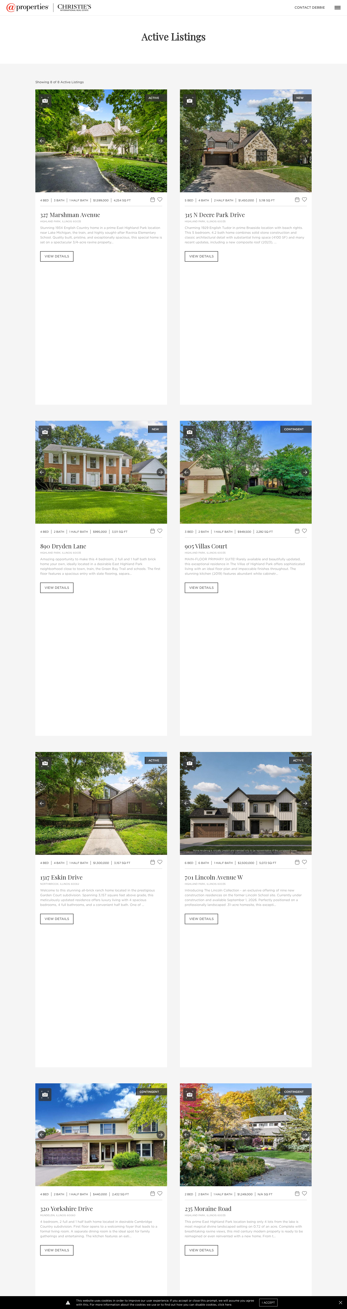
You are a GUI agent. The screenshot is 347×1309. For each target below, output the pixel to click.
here (228, 1304)
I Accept (268, 1302)
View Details (57, 256)
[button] (340, 1302)
